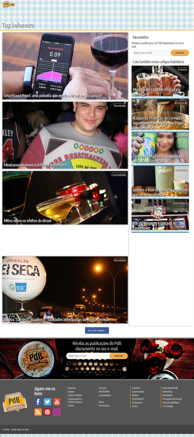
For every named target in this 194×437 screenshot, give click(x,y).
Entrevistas (104, 405)
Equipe (71, 391)
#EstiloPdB (181, 103)
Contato (103, 387)
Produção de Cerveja (172, 398)
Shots (135, 406)
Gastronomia (138, 391)
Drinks (71, 405)
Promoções (137, 402)
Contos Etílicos (75, 395)
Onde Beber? (180, 203)
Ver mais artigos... (97, 330)
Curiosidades (119, 175)
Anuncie (72, 387)
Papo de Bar (8, 4)
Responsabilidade (171, 402)
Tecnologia (119, 36)
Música (135, 395)
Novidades (120, 105)
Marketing (181, 136)
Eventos (182, 69)
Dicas (101, 401)
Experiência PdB (170, 387)
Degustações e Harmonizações (75, 400)
